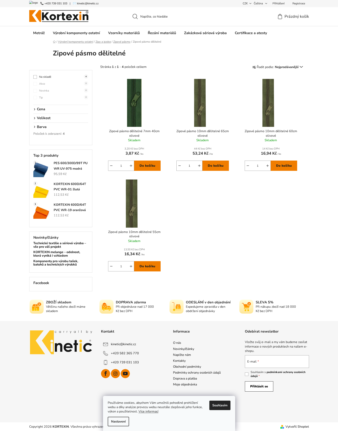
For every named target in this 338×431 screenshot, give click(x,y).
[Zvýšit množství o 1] (131, 166)
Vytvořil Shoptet (297, 426)
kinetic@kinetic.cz (123, 344)
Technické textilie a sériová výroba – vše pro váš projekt (59, 245)
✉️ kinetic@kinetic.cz (86, 3)
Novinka (63, 91)
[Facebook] (105, 373)
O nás (177, 343)
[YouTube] (125, 373)
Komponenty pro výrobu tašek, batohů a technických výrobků (55, 263)
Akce (63, 84)
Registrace (298, 3)
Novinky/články (183, 349)
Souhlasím (220, 405)
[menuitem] (39, 33)
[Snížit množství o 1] (111, 166)
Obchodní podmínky (187, 367)
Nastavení (118, 421)
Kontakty (179, 361)
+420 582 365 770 (125, 353)
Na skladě (63, 77)
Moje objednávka (185, 384)
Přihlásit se (259, 386)
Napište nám (182, 355)
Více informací (148, 411)
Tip (63, 97)
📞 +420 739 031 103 (53, 3)
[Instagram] (115, 373)
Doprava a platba (185, 378)
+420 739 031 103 (125, 362)
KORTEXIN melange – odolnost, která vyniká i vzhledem (56, 254)
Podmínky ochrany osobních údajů (197, 372)
